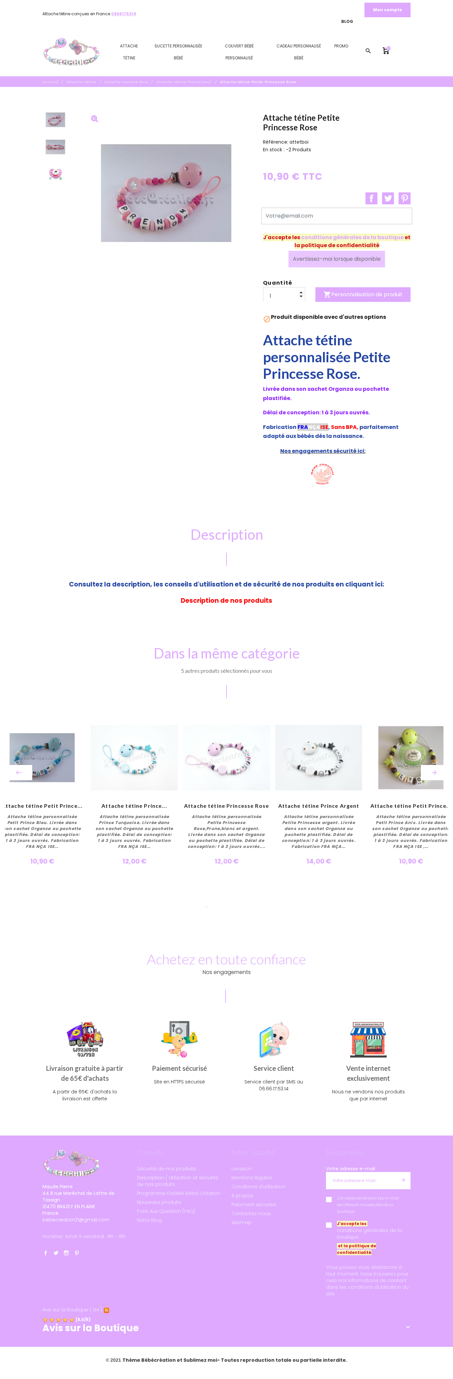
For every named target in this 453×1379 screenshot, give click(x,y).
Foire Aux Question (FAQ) (166, 1211)
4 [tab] (236, 907)
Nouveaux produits (159, 1202)
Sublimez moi (200, 1360)
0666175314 (123, 14)
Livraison (241, 1168)
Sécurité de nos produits (166, 1168)
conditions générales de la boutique (352, 237)
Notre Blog (149, 1220)
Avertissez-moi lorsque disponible (337, 259)
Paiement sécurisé (253, 1204)
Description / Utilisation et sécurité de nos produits (178, 1181)
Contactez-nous (251, 1213)
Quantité (277, 283)
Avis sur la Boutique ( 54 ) (72, 1310)
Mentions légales (251, 1177)
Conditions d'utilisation (258, 1186)
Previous (18, 772)
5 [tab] (246, 907)
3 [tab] (226, 907)
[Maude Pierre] (71, 52)
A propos (242, 1195)
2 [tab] (216, 907)
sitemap (241, 1222)
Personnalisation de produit (363, 295)
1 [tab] (206, 907)
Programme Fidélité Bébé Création (179, 1193)
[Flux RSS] (106, 1310)
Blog (347, 21)
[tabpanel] (226, 790)
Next (434, 772)
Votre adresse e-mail (350, 1168)
